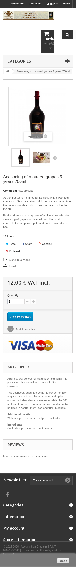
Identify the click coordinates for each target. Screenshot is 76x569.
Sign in (67, 3)
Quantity (12, 295)
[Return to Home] (8, 71)
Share (28, 243)
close (63, 560)
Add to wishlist (25, 329)
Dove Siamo (17, 3)
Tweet (12, 243)
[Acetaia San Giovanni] (28, 15)
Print (12, 266)
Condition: (10, 190)
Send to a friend (19, 259)
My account (14, 528)
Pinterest (14, 251)
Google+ (46, 243)
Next (55, 158)
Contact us (35, 3)
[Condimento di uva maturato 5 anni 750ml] (21, 157)
